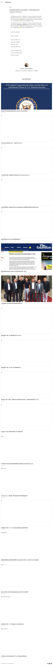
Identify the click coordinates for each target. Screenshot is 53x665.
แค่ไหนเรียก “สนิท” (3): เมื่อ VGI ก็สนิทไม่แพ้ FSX (11, 367)
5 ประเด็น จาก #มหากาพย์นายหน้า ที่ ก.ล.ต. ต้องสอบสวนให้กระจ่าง (14, 656)
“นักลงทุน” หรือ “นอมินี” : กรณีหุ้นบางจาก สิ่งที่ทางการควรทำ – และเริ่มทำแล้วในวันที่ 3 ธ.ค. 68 (20, 399)
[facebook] (48, 663)
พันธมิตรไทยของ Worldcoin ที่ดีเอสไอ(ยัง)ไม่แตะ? (11, 239)
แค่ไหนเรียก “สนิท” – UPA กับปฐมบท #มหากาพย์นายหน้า (12, 624)
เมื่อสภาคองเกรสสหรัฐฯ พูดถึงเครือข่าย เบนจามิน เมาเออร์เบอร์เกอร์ (14, 111)
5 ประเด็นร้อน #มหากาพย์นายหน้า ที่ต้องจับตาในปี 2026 (11, 303)
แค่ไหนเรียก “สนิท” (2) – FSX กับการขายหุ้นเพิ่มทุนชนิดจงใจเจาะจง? (14, 528)
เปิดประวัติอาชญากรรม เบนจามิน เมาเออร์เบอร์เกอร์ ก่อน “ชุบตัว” (14, 271)
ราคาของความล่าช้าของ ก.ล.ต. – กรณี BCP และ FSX (11, 143)
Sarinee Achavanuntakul (26, 68)
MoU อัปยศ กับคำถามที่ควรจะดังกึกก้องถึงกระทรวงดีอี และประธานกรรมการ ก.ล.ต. (17, 463)
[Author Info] (26, 66)
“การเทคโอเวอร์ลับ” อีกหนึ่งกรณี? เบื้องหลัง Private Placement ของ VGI (15, 175)
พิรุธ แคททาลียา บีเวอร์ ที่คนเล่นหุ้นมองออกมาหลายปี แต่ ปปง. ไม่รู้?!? (15, 592)
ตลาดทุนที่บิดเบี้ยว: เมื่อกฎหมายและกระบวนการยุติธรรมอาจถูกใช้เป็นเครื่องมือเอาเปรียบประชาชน (20, 207)
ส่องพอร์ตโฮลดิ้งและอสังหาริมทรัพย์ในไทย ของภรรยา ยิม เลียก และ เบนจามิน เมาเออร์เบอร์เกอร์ (20, 560)
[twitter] (49, 663)
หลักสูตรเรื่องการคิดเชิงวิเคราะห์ (23, 24)
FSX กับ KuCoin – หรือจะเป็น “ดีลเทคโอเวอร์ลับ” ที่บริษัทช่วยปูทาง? (14, 496)
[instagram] (51, 663)
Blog (10, 7)
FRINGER (8, 2)
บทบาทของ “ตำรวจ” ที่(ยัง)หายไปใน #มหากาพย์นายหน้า (12, 431)
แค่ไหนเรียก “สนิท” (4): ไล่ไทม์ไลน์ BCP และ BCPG (11, 335)
